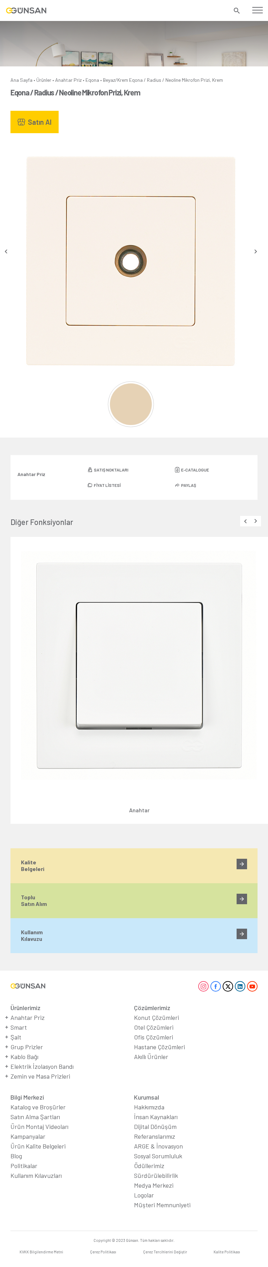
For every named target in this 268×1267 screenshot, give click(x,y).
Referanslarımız (154, 1136)
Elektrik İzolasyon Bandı (42, 1066)
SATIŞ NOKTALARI (111, 469)
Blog (16, 1156)
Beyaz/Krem (115, 80)
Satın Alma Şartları (35, 1117)
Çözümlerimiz (152, 1008)
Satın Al (40, 122)
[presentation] (6, 251)
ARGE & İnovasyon (158, 1146)
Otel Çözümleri (153, 1027)
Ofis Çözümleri (153, 1037)
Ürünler (43, 80)
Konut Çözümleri (156, 1017)
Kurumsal (146, 1097)
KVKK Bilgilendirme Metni (41, 1252)
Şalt (15, 1037)
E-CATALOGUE (195, 469)
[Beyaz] (131, 404)
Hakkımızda (149, 1107)
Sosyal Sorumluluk (158, 1156)
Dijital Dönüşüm (155, 1126)
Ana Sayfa (21, 80)
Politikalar (23, 1165)
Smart (18, 1027)
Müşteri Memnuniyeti (162, 1205)
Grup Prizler (26, 1047)
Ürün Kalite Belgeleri (38, 1146)
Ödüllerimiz (149, 1165)
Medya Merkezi (153, 1185)
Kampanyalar (27, 1136)
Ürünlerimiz (25, 1008)
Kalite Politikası (227, 1252)
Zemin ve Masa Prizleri (40, 1076)
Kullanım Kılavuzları (36, 1175)
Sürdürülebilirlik (156, 1175)
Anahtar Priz (68, 80)
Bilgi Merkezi (27, 1097)
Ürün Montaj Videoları (39, 1126)
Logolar (144, 1195)
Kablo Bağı (24, 1056)
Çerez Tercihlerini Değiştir (165, 1252)
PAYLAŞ (188, 485)
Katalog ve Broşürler (38, 1107)
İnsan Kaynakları (156, 1117)
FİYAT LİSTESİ (107, 485)
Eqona (92, 80)
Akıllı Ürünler (151, 1056)
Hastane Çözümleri (159, 1047)
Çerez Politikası (103, 1252)
